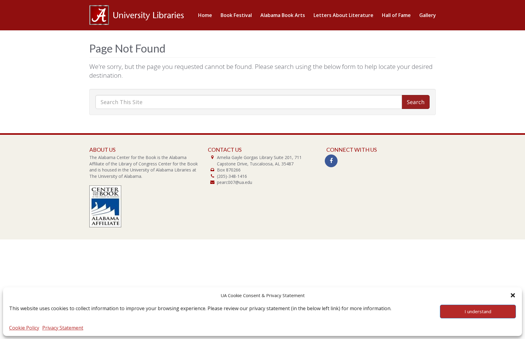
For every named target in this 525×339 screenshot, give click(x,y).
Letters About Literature (343, 15)
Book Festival (236, 15)
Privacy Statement (62, 327)
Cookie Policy (24, 327)
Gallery (427, 15)
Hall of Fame (396, 15)
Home (205, 15)
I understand (478, 311)
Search (415, 102)
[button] (513, 295)
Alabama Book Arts (282, 15)
